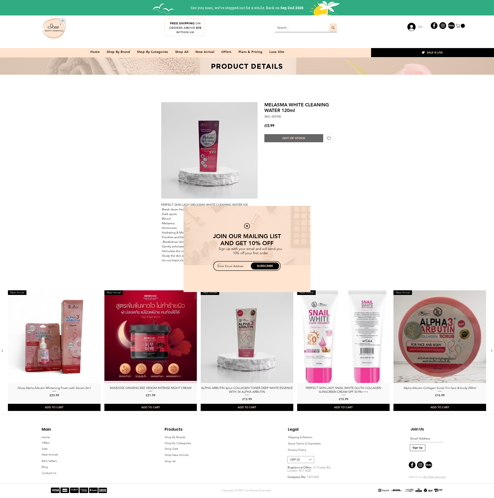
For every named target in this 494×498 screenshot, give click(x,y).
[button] (247, 226)
